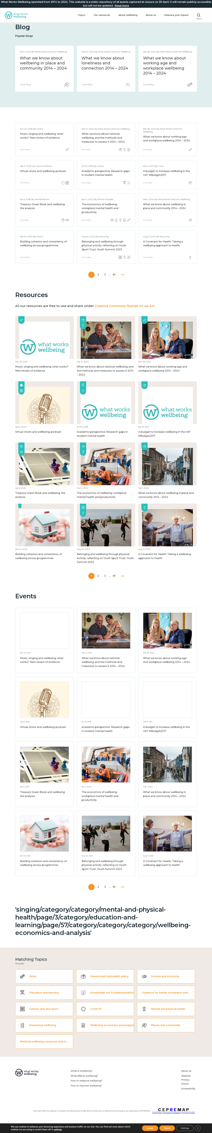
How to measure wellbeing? (86, 1080)
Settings (185, 1128)
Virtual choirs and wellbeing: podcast (43, 171)
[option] (44, 68)
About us (151, 15)
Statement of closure (41, 58)
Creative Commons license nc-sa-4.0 (124, 306)
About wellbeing (127, 15)
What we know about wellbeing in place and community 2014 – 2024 (166, 63)
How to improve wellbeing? (86, 1085)
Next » (122, 275)
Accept (150, 1128)
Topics (81, 15)
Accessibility (188, 1088)
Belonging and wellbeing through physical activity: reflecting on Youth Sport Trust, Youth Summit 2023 (104, 245)
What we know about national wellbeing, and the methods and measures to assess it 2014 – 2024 (104, 68)
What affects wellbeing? (84, 1075)
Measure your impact (176, 15)
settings (58, 1129)
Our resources (102, 15)
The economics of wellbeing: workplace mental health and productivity (100, 208)
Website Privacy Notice (186, 1079)
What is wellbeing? (81, 1071)
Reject (167, 1128)
